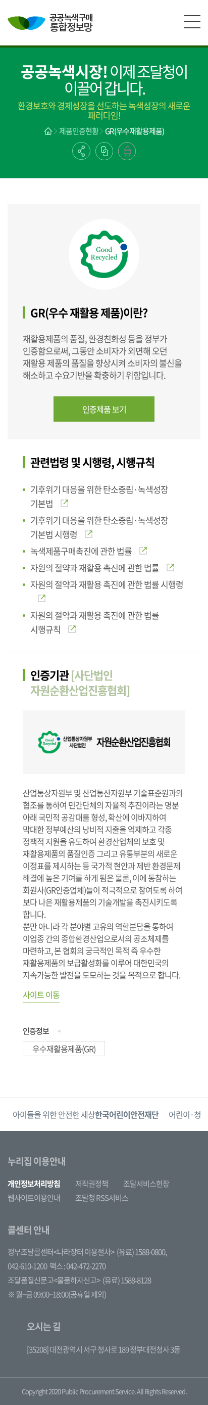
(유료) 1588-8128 (126, 1280)
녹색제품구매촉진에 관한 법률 (81, 551)
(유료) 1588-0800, (142, 1251)
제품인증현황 (78, 131)
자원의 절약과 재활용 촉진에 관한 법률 (94, 567)
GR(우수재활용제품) (134, 131)
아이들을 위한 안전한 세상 (86, 1114)
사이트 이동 (41, 994)
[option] (86, 1114)
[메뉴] (192, 21)
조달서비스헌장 (146, 1183)
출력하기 (127, 151)
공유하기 (81, 151)
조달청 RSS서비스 (101, 1197)
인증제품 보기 (104, 409)
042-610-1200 (27, 1266)
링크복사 (104, 151)
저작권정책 (91, 1183)
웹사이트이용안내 (34, 1197)
